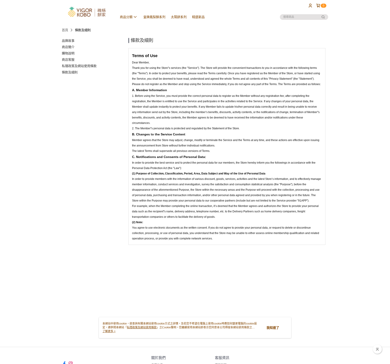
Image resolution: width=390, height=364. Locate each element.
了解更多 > (109, 331)
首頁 (65, 30)
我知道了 (273, 327)
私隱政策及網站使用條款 (142, 327)
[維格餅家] (87, 12)
